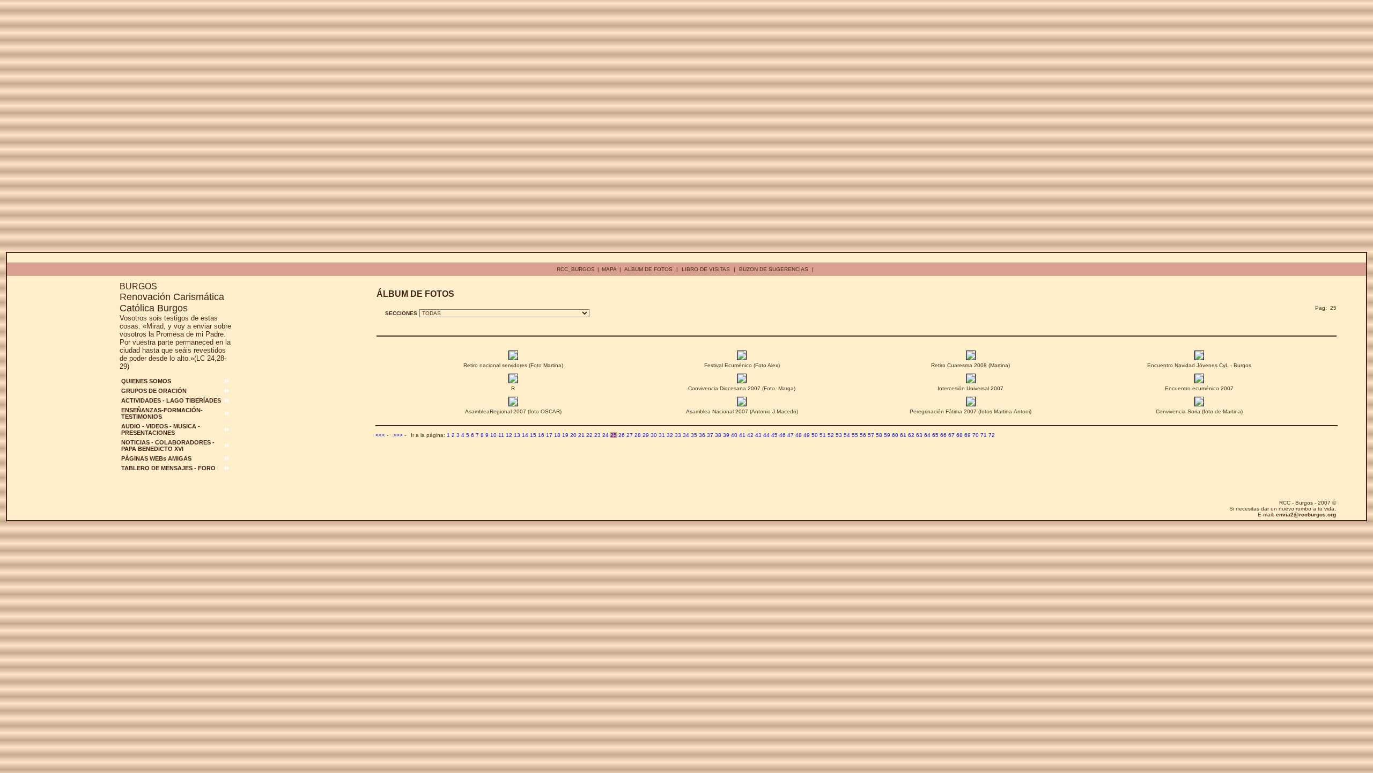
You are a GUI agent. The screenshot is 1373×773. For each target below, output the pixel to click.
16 (541, 435)
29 (646, 435)
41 (742, 435)
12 (509, 435)
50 (814, 435)
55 (855, 435)
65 (935, 435)
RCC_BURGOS (576, 269)
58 (879, 435)
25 (613, 435)
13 (517, 435)
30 (654, 435)
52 (831, 435)
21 (581, 435)
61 (903, 435)
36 (702, 435)
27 (629, 435)
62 (911, 435)
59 (887, 435)
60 (895, 435)
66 (943, 435)
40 (734, 435)
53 (839, 435)
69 (967, 435)
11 (501, 435)
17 (549, 435)
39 (726, 435)
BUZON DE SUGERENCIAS (773, 269)
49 (806, 435)
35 (694, 435)
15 (533, 435)
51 (823, 435)
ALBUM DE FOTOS (648, 269)
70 (975, 435)
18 (557, 435)
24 (605, 435)
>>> (398, 435)
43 (758, 435)
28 (637, 435)
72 (991, 435)
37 (710, 435)
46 (782, 435)
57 (871, 435)
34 (686, 435)
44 (766, 435)
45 (774, 435)
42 (750, 435)
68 (959, 435)
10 (493, 435)
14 (525, 435)
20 (573, 435)
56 (863, 435)
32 (670, 435)
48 (798, 435)
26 (621, 435)
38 (718, 435)
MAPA (609, 269)
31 (662, 435)
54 (847, 435)
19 (565, 435)
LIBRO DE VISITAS (706, 269)
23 (597, 435)
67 (951, 435)
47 (790, 435)
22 (589, 435)
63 (919, 435)
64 (927, 435)
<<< (380, 435)
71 (983, 435)
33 (678, 435)
